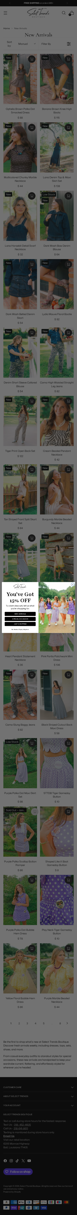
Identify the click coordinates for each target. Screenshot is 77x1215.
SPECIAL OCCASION (20, 619)
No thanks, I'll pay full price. (20, 629)
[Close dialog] (72, 584)
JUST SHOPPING (20, 624)
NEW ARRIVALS (20, 614)
